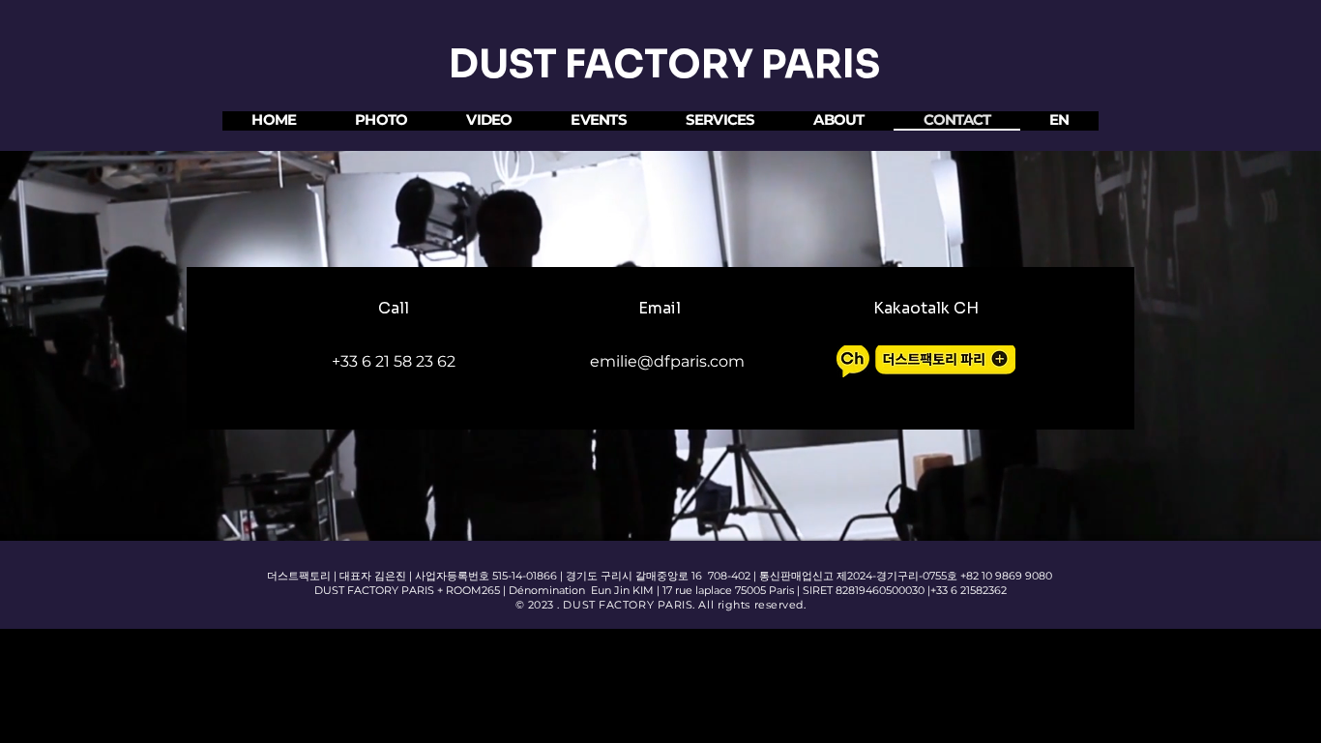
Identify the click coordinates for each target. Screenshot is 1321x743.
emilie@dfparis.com (667, 361)
